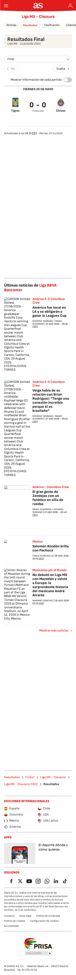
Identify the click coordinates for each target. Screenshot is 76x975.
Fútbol (29, 777)
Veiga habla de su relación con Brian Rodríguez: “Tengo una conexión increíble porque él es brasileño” (50, 400)
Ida (13, 69)
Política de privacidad (48, 915)
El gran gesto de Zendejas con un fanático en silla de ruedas (47, 498)
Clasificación (52, 25)
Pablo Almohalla (42, 555)
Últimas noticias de (30, 287)
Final (10, 59)
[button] (38, 953)
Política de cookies (14, 921)
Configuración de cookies (44, 921)
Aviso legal (25, 915)
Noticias (11, 25)
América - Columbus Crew (50, 487)
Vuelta (60, 69)
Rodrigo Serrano (42, 321)
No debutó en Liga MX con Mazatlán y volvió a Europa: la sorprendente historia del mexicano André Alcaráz (50, 585)
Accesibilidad (11, 926)
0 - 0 (38, 105)
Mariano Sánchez (42, 600)
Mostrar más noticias (53, 631)
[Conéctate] (70, 5)
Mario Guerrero (41, 509)
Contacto (9, 915)
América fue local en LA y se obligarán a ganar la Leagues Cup (49, 311)
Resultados (30, 25)
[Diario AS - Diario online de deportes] (38, 5)
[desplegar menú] (6, 6)
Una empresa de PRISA (38, 944)
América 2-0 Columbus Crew (48, 301)
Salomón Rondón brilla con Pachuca (50, 548)
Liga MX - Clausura (38, 16)
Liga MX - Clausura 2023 (21, 784)
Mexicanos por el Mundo (49, 570)
